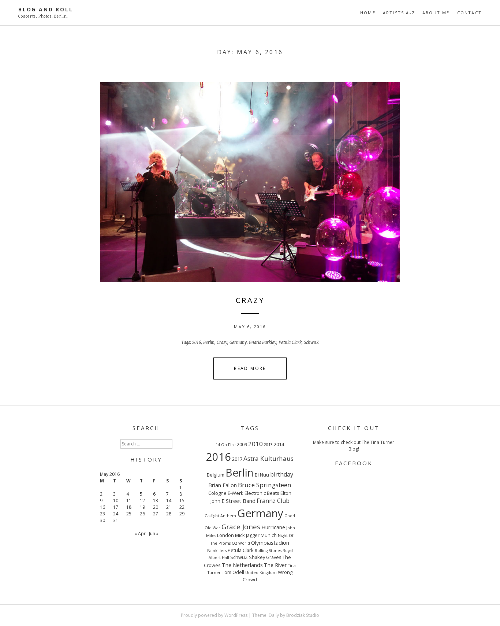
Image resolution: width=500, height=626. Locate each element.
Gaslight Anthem (220, 515)
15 (181, 500)
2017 (237, 459)
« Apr (140, 533)
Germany (238, 342)
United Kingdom (261, 572)
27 (155, 514)
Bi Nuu (262, 474)
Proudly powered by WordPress (214, 615)
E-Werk (235, 493)
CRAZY (250, 300)
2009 (242, 444)
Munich (269, 535)
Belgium (215, 474)
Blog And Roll (45, 9)
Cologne (217, 493)
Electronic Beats (262, 493)
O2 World (241, 543)
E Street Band (238, 500)
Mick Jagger (247, 535)
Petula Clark (290, 342)
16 (102, 507)
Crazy (222, 342)
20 (155, 507)
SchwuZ (311, 342)
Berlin (208, 342)
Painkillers (217, 550)
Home (368, 12)
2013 (268, 444)
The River (275, 564)
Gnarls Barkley (262, 342)
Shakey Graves (265, 557)
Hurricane (273, 527)
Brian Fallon (222, 485)
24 (115, 514)
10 (115, 500)
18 (128, 507)
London (225, 535)
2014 (279, 444)
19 (142, 507)
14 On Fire (226, 444)
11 (128, 500)
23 (102, 514)
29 (181, 514)
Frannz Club (273, 501)
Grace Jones (240, 526)
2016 (196, 342)
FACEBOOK (354, 463)
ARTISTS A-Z (399, 12)
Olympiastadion (270, 542)
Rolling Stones (268, 550)
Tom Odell (233, 572)
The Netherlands (242, 564)
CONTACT (469, 12)
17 (115, 507)
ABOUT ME (436, 12)
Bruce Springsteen (264, 485)
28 (168, 514)
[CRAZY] (250, 182)
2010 (255, 444)
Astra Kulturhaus (268, 458)
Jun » (153, 533)
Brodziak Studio (302, 615)
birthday (281, 474)
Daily (274, 615)
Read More (250, 368)
